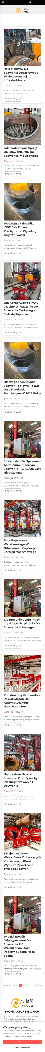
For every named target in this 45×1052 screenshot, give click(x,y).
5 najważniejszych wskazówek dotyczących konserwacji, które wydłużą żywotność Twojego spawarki (22, 861)
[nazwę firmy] (22, 10)
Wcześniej (7, 985)
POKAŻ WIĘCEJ (13, 99)
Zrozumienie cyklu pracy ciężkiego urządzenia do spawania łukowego (22, 623)
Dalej (40, 985)
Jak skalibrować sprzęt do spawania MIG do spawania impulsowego (21, 151)
